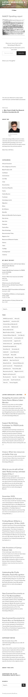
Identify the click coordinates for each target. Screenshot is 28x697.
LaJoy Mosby (14, 352)
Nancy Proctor (19, 357)
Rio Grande (6, 377)
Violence (4, 254)
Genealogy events (7, 200)
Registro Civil (5, 236)
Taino (3, 245)
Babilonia (14, 327)
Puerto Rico (5, 227)
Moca (3, 206)
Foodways (5, 197)
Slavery (4, 242)
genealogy (17, 343)
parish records (7, 366)
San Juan (21, 377)
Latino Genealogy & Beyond (12, 394)
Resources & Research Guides (10, 239)
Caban (18, 332)
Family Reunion (6, 194)
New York (4, 221)
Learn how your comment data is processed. (13, 99)
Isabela (5, 352)
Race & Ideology (6, 230)
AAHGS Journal (8, 318)
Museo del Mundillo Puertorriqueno (11, 215)
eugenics (17, 341)
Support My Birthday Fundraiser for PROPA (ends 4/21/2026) (12, 425)
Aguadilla (6, 321)
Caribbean (5, 172)
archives (6, 327)
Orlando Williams (18, 363)
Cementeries (5, 175)
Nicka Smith (7, 363)
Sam (14, 377)
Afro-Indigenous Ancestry (9, 166)
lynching (6, 354)
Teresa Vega (13, 382)
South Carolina (15, 379)
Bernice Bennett (8, 329)
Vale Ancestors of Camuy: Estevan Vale (12, 300)
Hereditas (6, 349)
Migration (4, 203)
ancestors (15, 321)
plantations (7, 368)
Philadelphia (18, 366)
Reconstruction (8, 371)
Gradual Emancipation (9, 346)
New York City (14, 360)
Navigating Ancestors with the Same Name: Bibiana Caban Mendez (13, 400)
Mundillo (4, 212)
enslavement (7, 341)
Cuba (3, 181)
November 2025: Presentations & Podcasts (13, 289)
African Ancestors (7, 163)
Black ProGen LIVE (7, 169)
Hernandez (15, 349)
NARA (5, 360)
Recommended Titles (8, 233)
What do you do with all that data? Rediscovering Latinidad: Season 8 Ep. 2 (13, 471)
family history (7, 343)
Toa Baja (4, 248)
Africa (17, 318)
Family (4, 191)
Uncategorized (6, 251)
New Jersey (5, 218)
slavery (6, 379)
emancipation (18, 338)
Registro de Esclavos (9, 374)
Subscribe (21, 53)
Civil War (4, 178)
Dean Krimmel (7, 338)
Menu (14, 10)
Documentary (5, 185)
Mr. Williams (5, 209)
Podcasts (4, 224)
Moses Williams (8, 357)
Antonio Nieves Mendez (10, 324)
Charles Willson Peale (9, 335)
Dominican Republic (7, 188)
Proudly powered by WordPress (9, 693)
